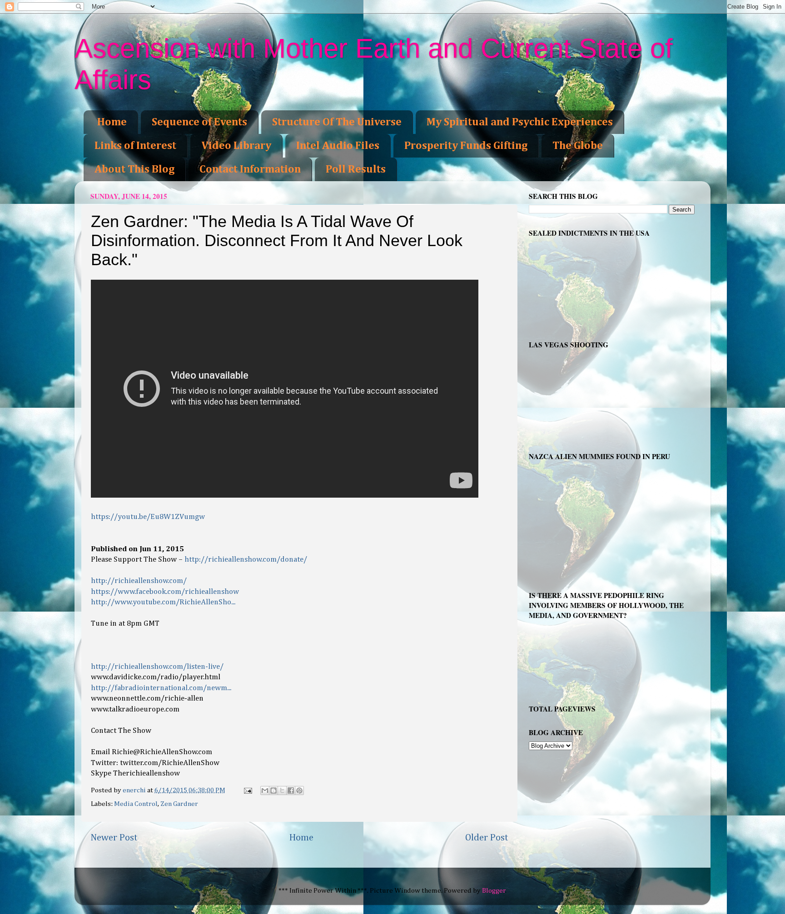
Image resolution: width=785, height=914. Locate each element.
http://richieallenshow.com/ (139, 581)
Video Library (236, 145)
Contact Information (250, 169)
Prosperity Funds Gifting (465, 145)
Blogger (494, 890)
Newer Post (114, 838)
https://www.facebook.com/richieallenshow (165, 592)
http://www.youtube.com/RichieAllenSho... (163, 602)
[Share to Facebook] (290, 790)
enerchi (135, 790)
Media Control (136, 803)
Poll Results (356, 169)
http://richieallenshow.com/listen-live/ (157, 667)
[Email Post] (247, 790)
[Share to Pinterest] (299, 790)
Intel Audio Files (337, 145)
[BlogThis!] (273, 790)
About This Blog (134, 169)
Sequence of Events (199, 122)
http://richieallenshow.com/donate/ (245, 559)
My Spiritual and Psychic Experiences (520, 122)
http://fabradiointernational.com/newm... (161, 688)
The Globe (577, 145)
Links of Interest (135, 145)
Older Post (486, 838)
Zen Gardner (179, 803)
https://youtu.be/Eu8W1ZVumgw (148, 517)
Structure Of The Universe (337, 122)
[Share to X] (282, 790)
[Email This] (264, 790)
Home (112, 122)
